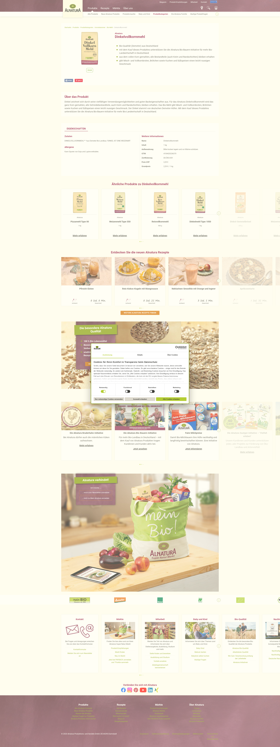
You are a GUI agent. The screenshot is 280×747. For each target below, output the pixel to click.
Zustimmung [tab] (107, 355)
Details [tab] (140, 355)
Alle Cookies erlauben (171, 399)
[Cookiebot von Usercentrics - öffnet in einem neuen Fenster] (176, 347)
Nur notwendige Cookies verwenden (109, 399)
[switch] (127, 391)
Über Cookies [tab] (172, 355)
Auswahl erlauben (140, 399)
